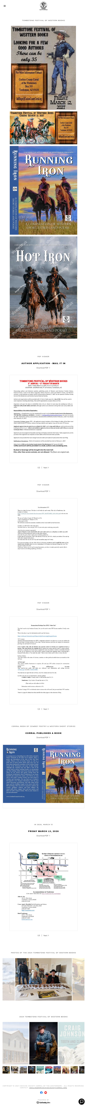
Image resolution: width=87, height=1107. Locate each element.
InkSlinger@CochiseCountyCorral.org (48, 1088)
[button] (4, 6)
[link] (43, 6)
